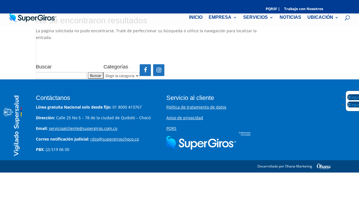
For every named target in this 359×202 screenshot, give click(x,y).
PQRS (171, 128)
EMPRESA (220, 17)
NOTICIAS (290, 17)
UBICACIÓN (320, 17)
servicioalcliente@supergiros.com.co (83, 128)
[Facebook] (145, 70)
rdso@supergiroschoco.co (114, 139)
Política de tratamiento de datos (196, 107)
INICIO (195, 17)
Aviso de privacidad (184, 117)
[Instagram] (158, 70)
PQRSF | (273, 9)
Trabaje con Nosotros (303, 9)
